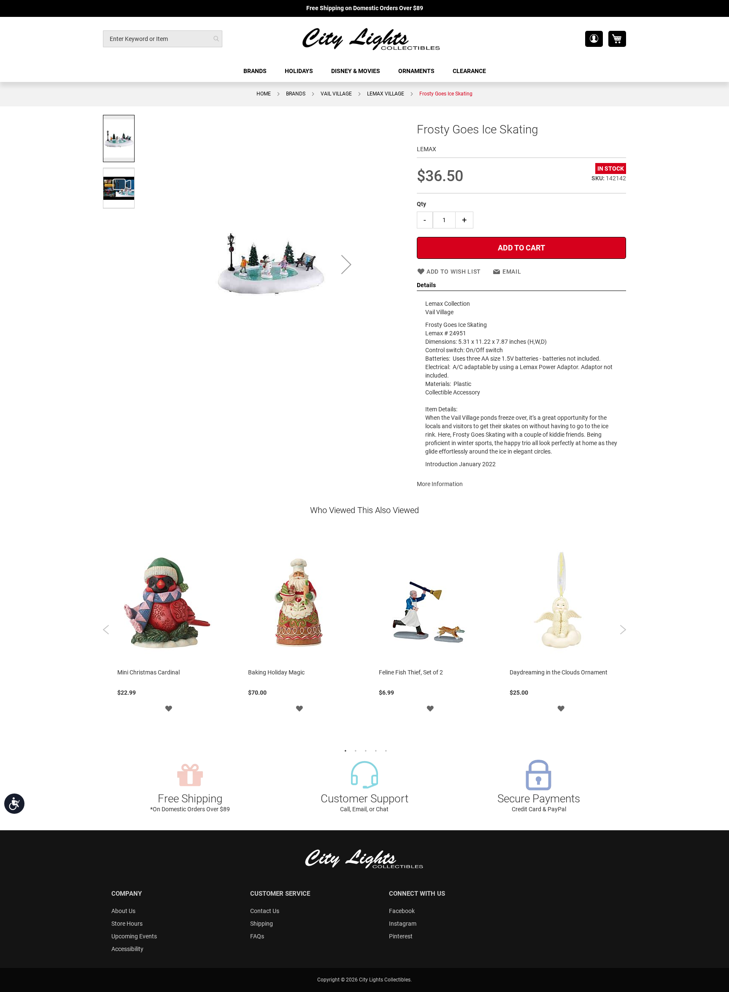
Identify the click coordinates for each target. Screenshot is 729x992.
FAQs (257, 936)
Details (426, 285)
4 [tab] (375, 750)
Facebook (402, 911)
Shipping (261, 923)
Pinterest (401, 936)
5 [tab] (385, 750)
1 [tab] (344, 750)
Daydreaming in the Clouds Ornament (559, 672)
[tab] (521, 285)
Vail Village (336, 94)
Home (263, 94)
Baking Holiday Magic (276, 672)
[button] (594, 39)
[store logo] (372, 38)
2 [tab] (354, 750)
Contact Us (264, 911)
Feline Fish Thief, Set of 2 (411, 672)
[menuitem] (255, 71)
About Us (123, 911)
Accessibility (127, 949)
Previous (106, 629)
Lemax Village (385, 94)
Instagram (402, 923)
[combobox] (162, 38)
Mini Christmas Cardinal (148, 672)
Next (623, 629)
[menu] (364, 71)
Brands (295, 94)
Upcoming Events (134, 936)
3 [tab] (364, 750)
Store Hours (127, 923)
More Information (440, 484)
